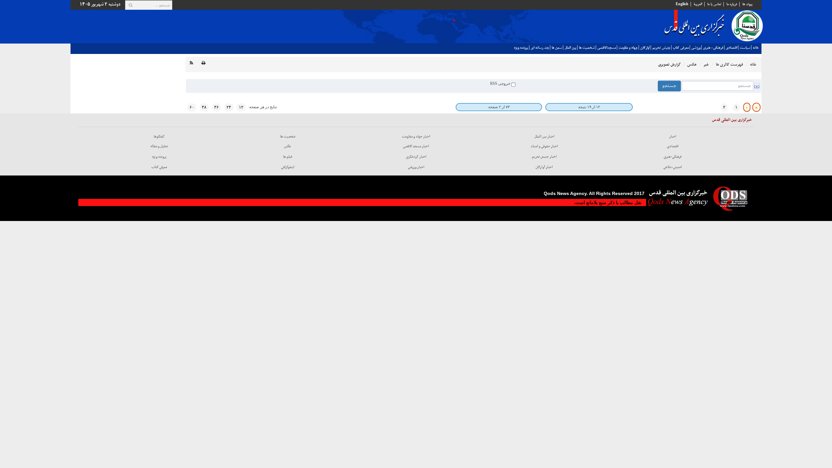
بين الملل (570, 48)
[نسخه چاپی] (203, 63)
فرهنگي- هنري (713, 48)
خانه (756, 48)
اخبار (672, 136)
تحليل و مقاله (159, 146)
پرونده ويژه (521, 48)
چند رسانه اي (540, 48)
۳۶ (216, 107)
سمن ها (557, 48)
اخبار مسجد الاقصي (416, 146)
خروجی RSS (500, 83)
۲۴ (229, 107)
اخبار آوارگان (544, 167)
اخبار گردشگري (416, 157)
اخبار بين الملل (544, 136)
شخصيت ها (587, 48)
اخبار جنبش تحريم (544, 157)
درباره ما (731, 4)
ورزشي (695, 48)
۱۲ (241, 107)
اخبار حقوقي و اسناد (544, 146)
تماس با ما (714, 4)
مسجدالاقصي (606, 48)
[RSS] (191, 63)
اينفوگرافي (287, 167)
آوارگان (645, 48)
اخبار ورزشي (416, 167)
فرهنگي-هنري (673, 157)
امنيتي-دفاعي (672, 167)
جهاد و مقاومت (628, 48)
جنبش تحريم (661, 48)
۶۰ (191, 107)
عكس (287, 146)
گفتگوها (159, 136)
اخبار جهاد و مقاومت (416, 136)
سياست (745, 48)
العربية (698, 4)
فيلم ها (287, 157)
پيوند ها (747, 4)
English (682, 4)
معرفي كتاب (681, 48)
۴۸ (204, 107)
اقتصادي (731, 48)
